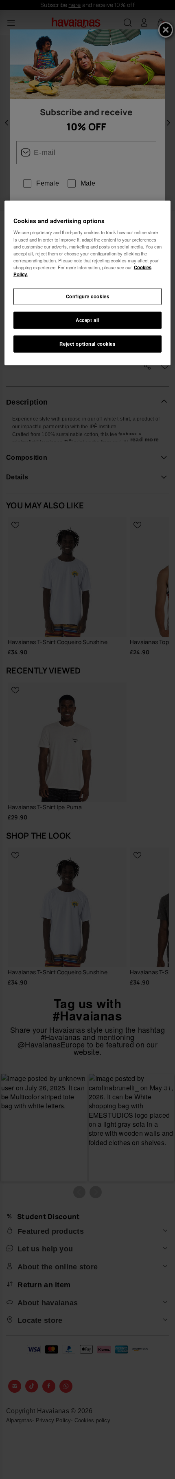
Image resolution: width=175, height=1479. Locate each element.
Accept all (87, 319)
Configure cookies (87, 296)
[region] (87, 282)
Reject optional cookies (87, 343)
